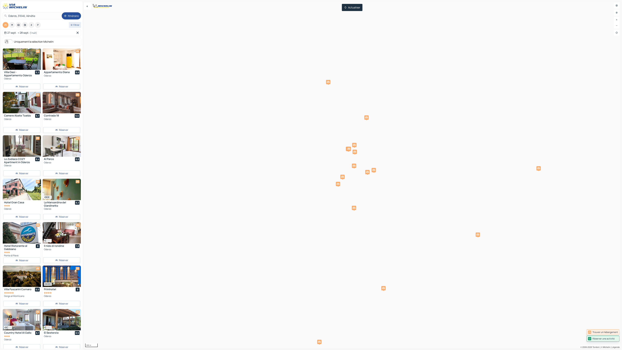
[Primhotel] (62, 276)
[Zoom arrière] (616, 26)
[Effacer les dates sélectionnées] (78, 32)
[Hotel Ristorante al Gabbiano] (22, 233)
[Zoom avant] (616, 20)
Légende (616, 347)
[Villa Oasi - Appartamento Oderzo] (22, 59)
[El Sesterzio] (62, 319)
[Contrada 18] (62, 102)
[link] (603, 332)
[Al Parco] (62, 146)
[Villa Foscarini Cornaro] (22, 276)
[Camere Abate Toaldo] (22, 102)
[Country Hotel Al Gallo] (22, 319)
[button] (374, 170)
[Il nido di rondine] (62, 233)
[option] (5, 25)
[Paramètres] (616, 13)
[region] (352, 175)
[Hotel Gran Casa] (22, 189)
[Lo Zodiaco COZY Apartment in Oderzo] (22, 146)
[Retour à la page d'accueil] (16, 6)
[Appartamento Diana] (62, 59)
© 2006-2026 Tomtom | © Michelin (595, 347)
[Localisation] (616, 33)
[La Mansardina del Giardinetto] (62, 189)
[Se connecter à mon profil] (616, 5)
